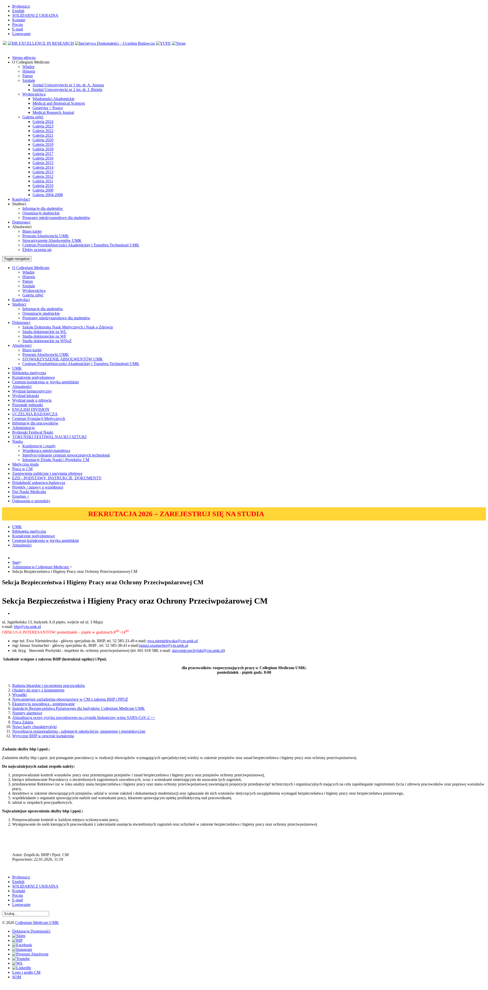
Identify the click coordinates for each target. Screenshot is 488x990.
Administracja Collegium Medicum (41, 567)
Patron (27, 76)
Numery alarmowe (27, 713)
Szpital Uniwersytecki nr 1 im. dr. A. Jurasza (68, 85)
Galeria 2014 (43, 167)
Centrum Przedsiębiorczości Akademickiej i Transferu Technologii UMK (80, 245)
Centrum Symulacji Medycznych (38, 418)
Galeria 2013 (43, 172)
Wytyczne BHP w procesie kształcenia (43, 736)
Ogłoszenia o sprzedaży (31, 501)
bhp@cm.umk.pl (27, 626)
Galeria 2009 (43, 190)
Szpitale (28, 80)
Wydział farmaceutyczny (32, 391)
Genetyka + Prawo (48, 108)
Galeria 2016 (43, 158)
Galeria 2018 (43, 149)
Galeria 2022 (43, 131)
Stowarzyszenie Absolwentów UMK (52, 240)
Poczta (17, 24)
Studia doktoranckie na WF (44, 336)
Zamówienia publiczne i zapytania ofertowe (47, 473)
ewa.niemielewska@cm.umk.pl (172, 641)
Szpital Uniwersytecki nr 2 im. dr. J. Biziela (67, 89)
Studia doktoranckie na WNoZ (47, 341)
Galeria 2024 (43, 121)
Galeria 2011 (43, 181)
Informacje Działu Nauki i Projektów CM (55, 460)
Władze (28, 67)
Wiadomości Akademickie (53, 99)
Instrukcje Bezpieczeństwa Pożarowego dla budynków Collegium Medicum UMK (78, 708)
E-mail (17, 29)
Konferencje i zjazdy (39, 446)
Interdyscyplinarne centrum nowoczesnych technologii (66, 455)
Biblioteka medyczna (29, 373)
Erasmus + (20, 496)
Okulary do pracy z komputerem (38, 690)
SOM (16, 977)
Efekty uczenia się (37, 249)
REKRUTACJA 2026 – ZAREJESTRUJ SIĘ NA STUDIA (176, 514)
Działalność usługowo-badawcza (38, 482)
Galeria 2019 (43, 144)
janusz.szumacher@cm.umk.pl (163, 645)
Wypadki (19, 695)
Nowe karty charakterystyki (34, 727)
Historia (28, 71)
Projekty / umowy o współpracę (37, 487)
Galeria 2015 (43, 163)
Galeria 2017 (43, 153)
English (18, 11)
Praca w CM (22, 469)
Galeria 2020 (43, 140)
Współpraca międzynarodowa (46, 450)
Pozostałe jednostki (27, 405)
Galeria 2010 (43, 185)
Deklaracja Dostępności (31, 931)
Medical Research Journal (53, 112)
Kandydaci (21, 299)
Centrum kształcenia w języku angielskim (45, 382)
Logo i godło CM (26, 972)
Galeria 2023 (43, 126)
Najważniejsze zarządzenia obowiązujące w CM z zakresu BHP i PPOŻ (70, 699)
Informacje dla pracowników (35, 423)
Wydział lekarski (25, 396)
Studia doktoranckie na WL (44, 331)
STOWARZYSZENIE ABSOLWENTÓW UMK (62, 359)
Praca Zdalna (22, 722)
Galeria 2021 (43, 135)
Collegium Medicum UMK (37, 922)
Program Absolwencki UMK (45, 236)
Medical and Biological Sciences (59, 103)
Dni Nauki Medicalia (29, 492)
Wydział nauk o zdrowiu (32, 400)
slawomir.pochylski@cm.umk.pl (198, 650)
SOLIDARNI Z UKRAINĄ (35, 15)
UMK (17, 368)
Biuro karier (32, 231)
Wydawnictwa (33, 94)
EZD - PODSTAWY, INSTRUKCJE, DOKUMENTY (57, 478)
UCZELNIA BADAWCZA (35, 414)
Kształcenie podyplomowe (33, 377)
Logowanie (21, 34)
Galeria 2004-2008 (48, 195)
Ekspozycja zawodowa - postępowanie (43, 704)
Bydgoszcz (21, 6)
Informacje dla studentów (42, 208)
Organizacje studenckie (41, 213)
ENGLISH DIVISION (30, 409)
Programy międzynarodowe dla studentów (56, 217)
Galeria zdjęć (32, 117)
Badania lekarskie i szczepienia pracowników (48, 685)
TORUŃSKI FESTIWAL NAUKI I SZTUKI (49, 437)
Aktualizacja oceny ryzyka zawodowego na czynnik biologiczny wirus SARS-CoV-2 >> (83, 717)
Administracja (23, 428)
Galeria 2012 (43, 176)
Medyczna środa (25, 464)
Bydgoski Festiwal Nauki (32, 432)
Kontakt (18, 20)
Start (16, 562)
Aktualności (22, 386)
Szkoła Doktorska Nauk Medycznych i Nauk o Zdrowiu (67, 327)
